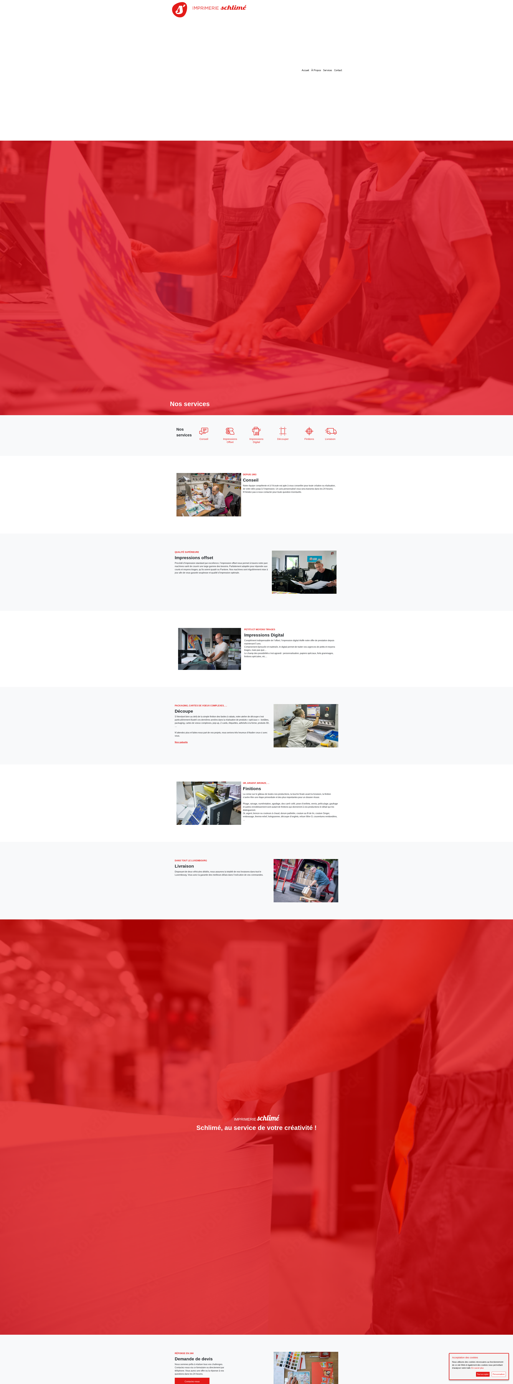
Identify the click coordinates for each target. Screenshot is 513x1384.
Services (327, 70)
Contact (338, 70)
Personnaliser (499, 1374)
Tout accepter (483, 1374)
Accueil (305, 70)
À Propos (316, 70)
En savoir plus (477, 1368)
